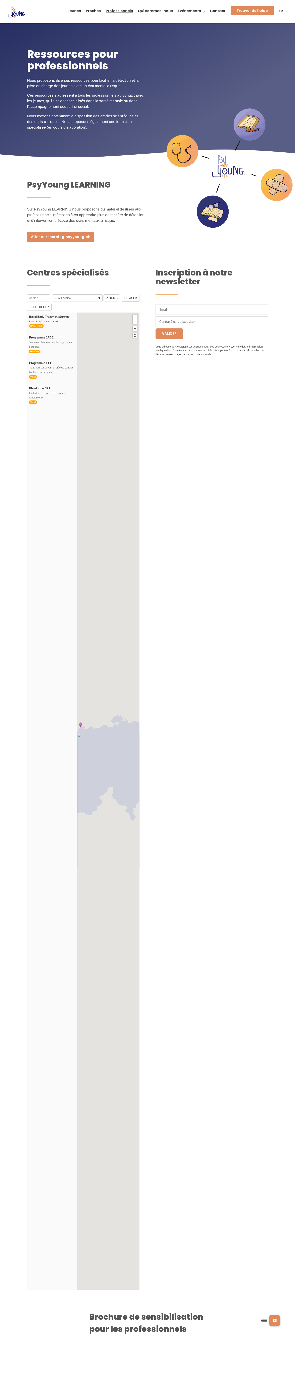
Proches (93, 10)
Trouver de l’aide (252, 10)
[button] (274, 1320)
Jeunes (74, 10)
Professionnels (119, 10)
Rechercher (39, 307)
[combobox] (38, 297)
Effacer (130, 298)
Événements (189, 10)
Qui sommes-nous (155, 10)
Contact (218, 10)
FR (281, 10)
